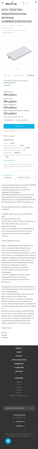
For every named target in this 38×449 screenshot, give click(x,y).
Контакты (19, 371)
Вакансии (19, 390)
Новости (19, 348)
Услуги (19, 384)
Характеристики (23, 177)
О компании (19, 367)
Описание (7, 177)
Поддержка (19, 363)
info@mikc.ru (20, 421)
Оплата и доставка (19, 360)
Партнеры (19, 387)
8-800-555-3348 (19, 415)
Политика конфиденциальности (19, 395)
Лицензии (19, 382)
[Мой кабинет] (31, 3)
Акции (19, 352)
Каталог (19, 356)
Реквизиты (19, 393)
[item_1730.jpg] (19, 52)
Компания (19, 378)
